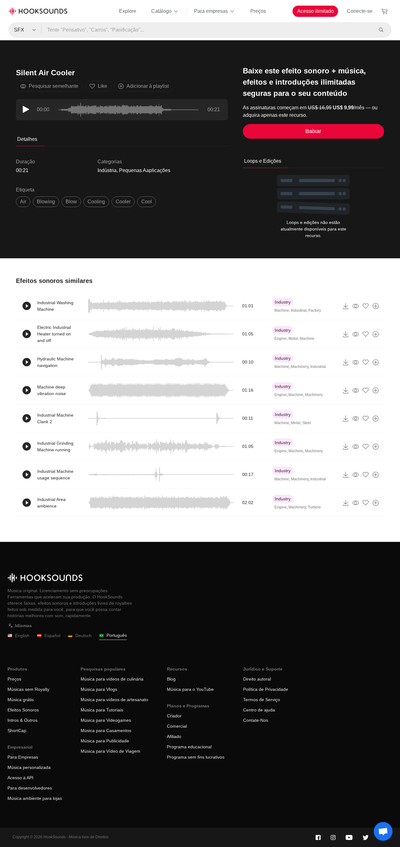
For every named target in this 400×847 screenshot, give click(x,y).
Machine (281, 310)
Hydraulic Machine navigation (55, 362)
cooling (96, 201)
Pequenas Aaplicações (144, 170)
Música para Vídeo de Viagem (110, 751)
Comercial (177, 726)
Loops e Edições (262, 161)
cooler (123, 201)
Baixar (313, 131)
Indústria (107, 170)
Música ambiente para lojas (35, 798)
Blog (171, 678)
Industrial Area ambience (51, 502)
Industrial (299, 310)
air (23, 201)
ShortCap (17, 730)
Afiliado (174, 736)
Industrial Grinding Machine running (55, 446)
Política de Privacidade (265, 689)
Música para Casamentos (106, 730)
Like (102, 86)
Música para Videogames (106, 720)
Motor (293, 338)
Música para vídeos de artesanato (114, 699)
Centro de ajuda (259, 709)
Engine (280, 338)
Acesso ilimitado (315, 11)
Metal (295, 423)
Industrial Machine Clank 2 (55, 418)
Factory (314, 310)
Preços (258, 11)
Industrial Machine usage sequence (55, 474)
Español (52, 635)
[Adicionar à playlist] (375, 306)
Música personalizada (29, 767)
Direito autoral (257, 678)
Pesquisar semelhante (53, 86)
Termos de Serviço (261, 699)
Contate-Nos (255, 720)
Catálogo (161, 11)
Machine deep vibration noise (51, 390)
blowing (46, 201)
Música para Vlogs (99, 689)
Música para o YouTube (190, 689)
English (22, 635)
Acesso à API (20, 777)
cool (146, 201)
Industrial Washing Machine (55, 306)
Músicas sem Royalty (28, 689)
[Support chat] (383, 831)
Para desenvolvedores (30, 787)
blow (71, 201)
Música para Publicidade (105, 740)
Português (117, 635)
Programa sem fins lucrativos (195, 757)
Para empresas (211, 11)
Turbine (314, 507)
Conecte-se (359, 11)
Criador (174, 715)
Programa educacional (189, 746)
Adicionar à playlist (148, 86)
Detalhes (27, 139)
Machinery (299, 366)
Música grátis (21, 699)
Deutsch (83, 635)
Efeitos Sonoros (23, 709)
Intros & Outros (23, 720)
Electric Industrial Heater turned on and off (54, 334)
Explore (127, 11)
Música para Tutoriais (102, 709)
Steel (306, 423)
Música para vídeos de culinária (112, 678)
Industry (283, 302)
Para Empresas (23, 757)
